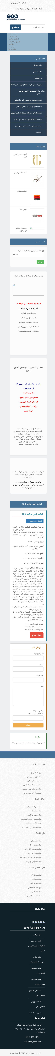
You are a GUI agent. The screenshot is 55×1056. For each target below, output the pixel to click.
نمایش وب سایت (35, 521)
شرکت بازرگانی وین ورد (33, 861)
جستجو (15, 27)
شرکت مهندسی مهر (35, 853)
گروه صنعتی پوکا (36, 772)
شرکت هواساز (37, 879)
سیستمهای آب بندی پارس (32, 793)
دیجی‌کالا (23, 209)
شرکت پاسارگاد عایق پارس (32, 785)
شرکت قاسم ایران (20, 172)
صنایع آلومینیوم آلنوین (34, 780)
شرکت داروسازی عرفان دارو (32, 827)
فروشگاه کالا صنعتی (35, 887)
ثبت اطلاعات (13, 36)
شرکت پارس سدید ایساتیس (31, 819)
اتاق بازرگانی (37, 934)
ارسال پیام (36, 635)
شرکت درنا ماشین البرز (34, 807)
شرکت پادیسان (36, 811)
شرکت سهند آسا (36, 883)
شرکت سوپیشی (36, 841)
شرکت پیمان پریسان (34, 776)
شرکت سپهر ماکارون (35, 815)
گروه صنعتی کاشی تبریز (20, 156)
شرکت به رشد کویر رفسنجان (32, 789)
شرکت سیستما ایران (34, 895)
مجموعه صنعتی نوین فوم (21, 229)
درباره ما (12, 46)
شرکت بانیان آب (36, 875)
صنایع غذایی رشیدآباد (34, 823)
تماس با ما (12, 49)
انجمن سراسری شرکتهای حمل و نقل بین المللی (36, 946)
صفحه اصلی (13, 34)
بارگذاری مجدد (38, 710)
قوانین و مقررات (14, 41)
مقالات (11, 44)
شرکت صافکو (22, 191)
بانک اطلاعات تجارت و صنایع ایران (29, 9)
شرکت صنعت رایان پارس (33, 849)
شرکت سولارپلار (36, 891)
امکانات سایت (14, 39)
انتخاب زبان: (22, 3)
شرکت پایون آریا (36, 845)
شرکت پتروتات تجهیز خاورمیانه (31, 857)
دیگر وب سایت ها (35, 1013)
